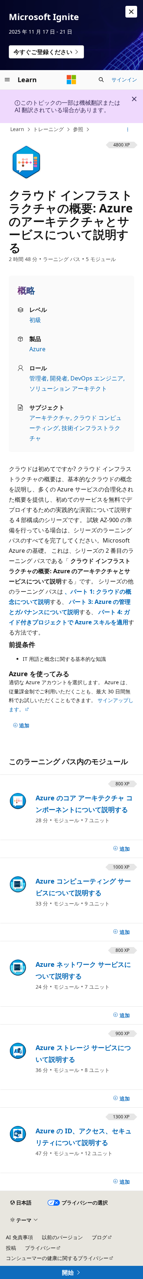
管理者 (38, 378)
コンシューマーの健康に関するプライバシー (57, 1258)
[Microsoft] (71, 79)
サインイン (124, 79)
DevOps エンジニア (96, 378)
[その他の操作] (127, 129)
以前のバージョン (62, 1237)
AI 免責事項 (19, 1237)
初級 (35, 320)
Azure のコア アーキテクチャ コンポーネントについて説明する (84, 803)
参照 (78, 129)
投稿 (11, 1247)
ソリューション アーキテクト (68, 388)
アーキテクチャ (49, 418)
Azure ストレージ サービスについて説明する (83, 1053)
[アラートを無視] (131, 12)
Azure (37, 349)
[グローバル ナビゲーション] (7, 79)
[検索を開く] (101, 79)
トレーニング (48, 129)
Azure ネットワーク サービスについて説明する (83, 970)
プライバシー (40, 1247)
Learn (17, 129)
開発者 (58, 378)
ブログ (99, 1237)
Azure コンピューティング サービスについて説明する (83, 887)
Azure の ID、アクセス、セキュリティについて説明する (84, 1136)
